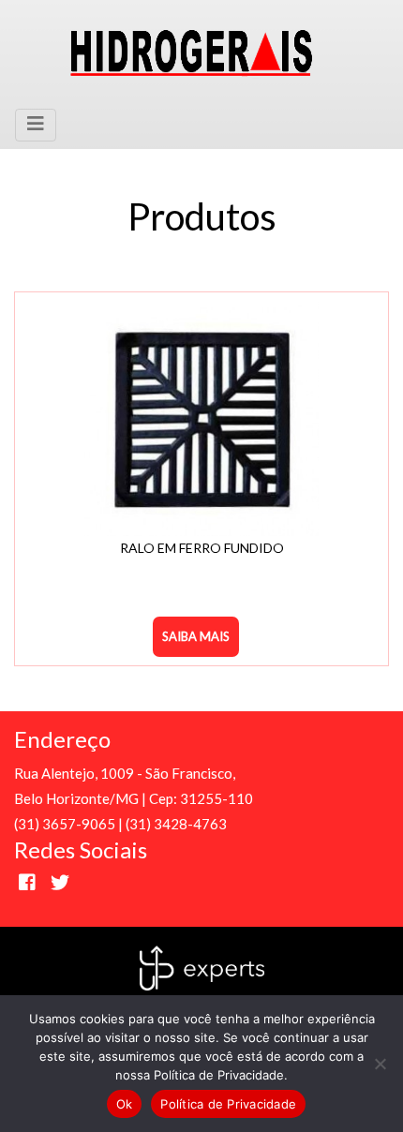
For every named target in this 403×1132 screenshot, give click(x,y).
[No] (379, 1063)
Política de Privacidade (228, 1103)
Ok (124, 1103)
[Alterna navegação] (35, 125)
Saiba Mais (196, 636)
